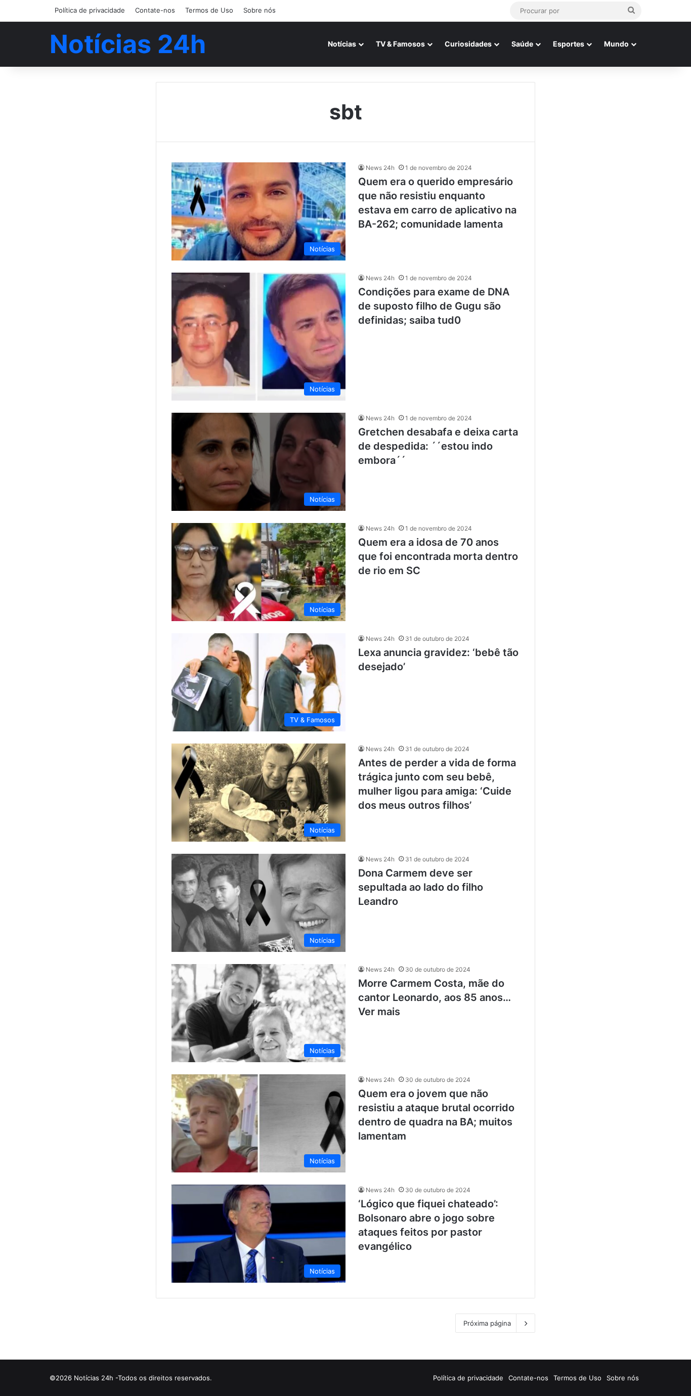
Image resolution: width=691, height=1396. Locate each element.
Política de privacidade (90, 10)
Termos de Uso (209, 10)
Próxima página (487, 1323)
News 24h (380, 167)
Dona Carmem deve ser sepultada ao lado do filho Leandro (420, 887)
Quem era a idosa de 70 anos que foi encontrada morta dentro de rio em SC (438, 556)
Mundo (616, 43)
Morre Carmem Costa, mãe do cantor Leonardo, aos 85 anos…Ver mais (434, 997)
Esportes (568, 43)
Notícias (342, 43)
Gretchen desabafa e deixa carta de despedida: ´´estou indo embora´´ (438, 446)
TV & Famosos (400, 43)
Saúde (522, 43)
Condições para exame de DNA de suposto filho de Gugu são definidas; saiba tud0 (433, 306)
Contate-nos (155, 10)
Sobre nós (259, 10)
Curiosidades (468, 43)
